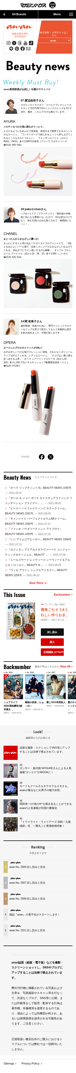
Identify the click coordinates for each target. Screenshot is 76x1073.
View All (65, 666)
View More (36, 583)
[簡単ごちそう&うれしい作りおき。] (20, 621)
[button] (69, 691)
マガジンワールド (38, 5)
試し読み (52, 632)
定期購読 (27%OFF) (53, 652)
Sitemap (9, 1063)
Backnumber (62, 594)
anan (53, 40)
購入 (52, 642)
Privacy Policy (30, 1063)
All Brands (19, 14)
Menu (57, 14)
